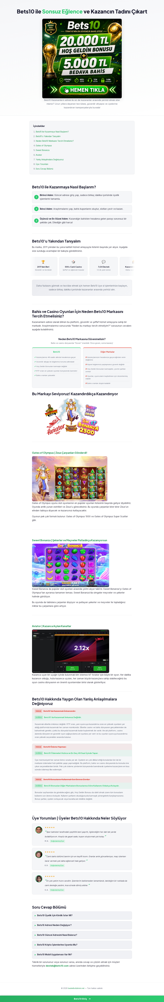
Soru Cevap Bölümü (44, 169)
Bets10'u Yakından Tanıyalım (48, 136)
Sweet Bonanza (42, 150)
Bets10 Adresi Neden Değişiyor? (54, 925)
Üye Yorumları (42, 164)
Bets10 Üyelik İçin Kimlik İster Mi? (55, 915)
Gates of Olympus (44, 145)
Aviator (39, 155)
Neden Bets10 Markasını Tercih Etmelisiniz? (55, 141)
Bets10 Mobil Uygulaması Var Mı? (54, 954)
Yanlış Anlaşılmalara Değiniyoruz (50, 159)
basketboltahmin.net (76, 988)
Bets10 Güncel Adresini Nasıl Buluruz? (57, 935)
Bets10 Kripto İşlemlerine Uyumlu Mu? (57, 944)
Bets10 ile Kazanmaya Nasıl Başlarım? (52, 131)
